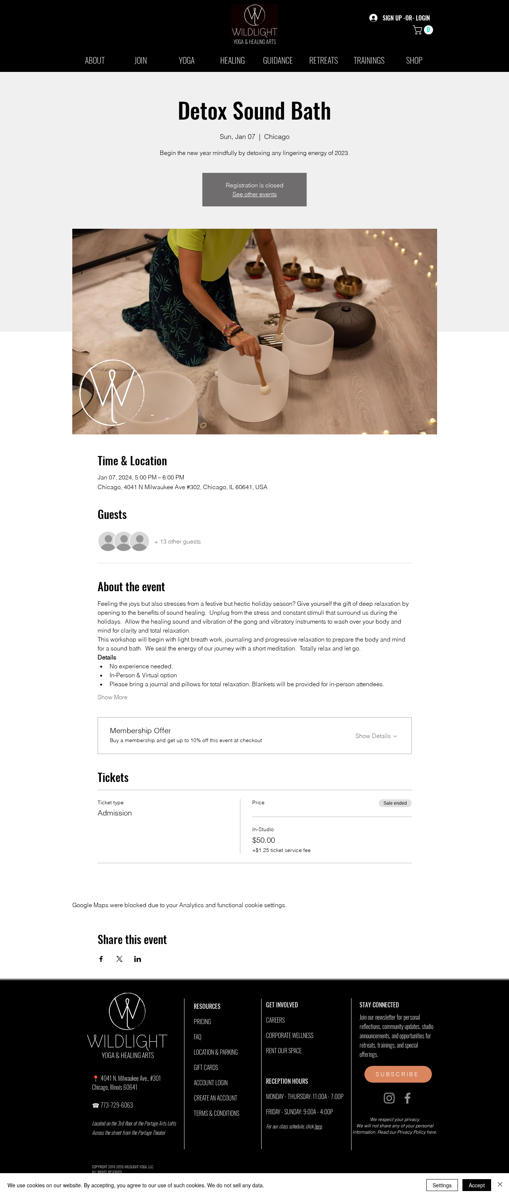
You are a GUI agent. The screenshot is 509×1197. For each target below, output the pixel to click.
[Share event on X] (119, 959)
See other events (255, 194)
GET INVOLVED (282, 1004)
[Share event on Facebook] (101, 959)
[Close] (500, 1185)
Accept (477, 1185)
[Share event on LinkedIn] (137, 959)
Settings (442, 1185)
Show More (112, 697)
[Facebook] (407, 1098)
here (318, 1126)
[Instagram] (389, 1098)
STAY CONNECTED (379, 1004)
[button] (424, 29)
